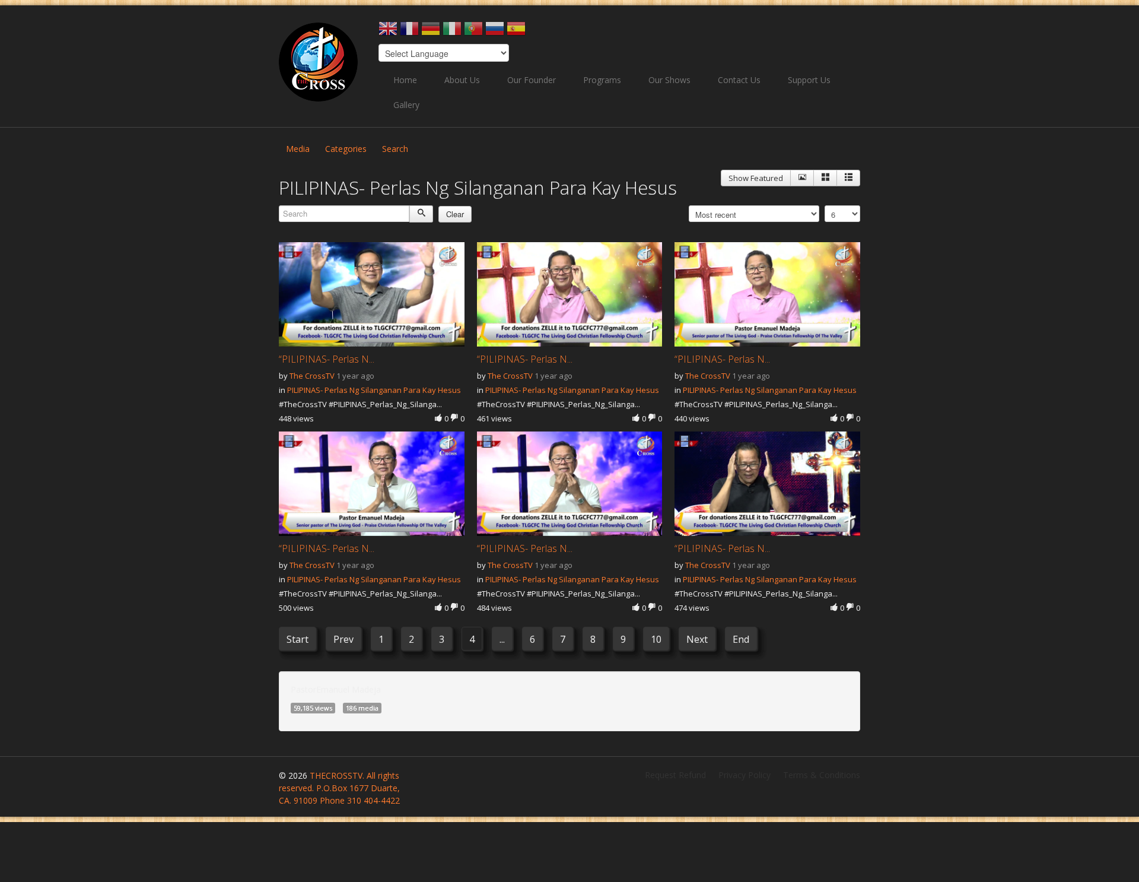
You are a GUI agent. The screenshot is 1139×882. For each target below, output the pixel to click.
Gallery (406, 104)
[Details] (802, 178)
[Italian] (452, 32)
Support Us (809, 79)
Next (697, 639)
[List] (848, 178)
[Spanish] (516, 32)
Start (297, 639)
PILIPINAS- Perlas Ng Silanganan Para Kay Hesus (374, 390)
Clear (455, 214)
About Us (462, 79)
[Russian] (494, 32)
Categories (346, 148)
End (741, 639)
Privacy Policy (744, 775)
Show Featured (755, 178)
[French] (409, 32)
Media (298, 148)
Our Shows (669, 79)
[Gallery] (825, 178)
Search (395, 148)
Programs (602, 79)
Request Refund (675, 775)
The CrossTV (312, 375)
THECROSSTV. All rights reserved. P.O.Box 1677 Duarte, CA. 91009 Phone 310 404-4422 (339, 788)
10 (656, 639)
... (502, 639)
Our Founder (531, 79)
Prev (343, 639)
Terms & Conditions (821, 775)
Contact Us (739, 79)
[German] (430, 32)
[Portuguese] (473, 32)
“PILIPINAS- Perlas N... (326, 359)
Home (405, 79)
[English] (387, 32)
